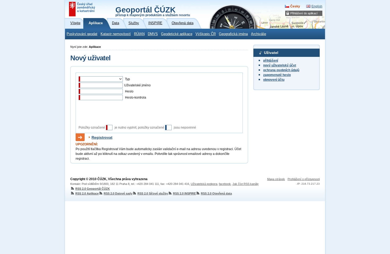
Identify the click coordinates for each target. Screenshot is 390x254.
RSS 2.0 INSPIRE (184, 193)
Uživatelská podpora (204, 183)
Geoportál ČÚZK (152, 11)
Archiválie (258, 34)
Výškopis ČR (206, 34)
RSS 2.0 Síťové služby (152, 193)
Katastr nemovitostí (116, 34)
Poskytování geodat (82, 34)
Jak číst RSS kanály (245, 183)
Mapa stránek (276, 179)
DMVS (153, 34)
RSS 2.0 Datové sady (118, 193)
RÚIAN (139, 34)
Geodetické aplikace (176, 34)
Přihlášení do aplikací (304, 13)
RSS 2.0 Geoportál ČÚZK (92, 188)
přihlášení (270, 60)
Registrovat (102, 137)
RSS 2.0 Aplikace (87, 193)
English (316, 6)
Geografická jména (233, 34)
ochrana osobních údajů (281, 70)
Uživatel (271, 52)
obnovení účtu (273, 80)
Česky (295, 6)
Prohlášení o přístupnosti (304, 179)
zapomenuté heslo (277, 75)
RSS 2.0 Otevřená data (216, 193)
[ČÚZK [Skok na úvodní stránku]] (82, 9)
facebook (225, 183)
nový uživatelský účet (279, 65)
